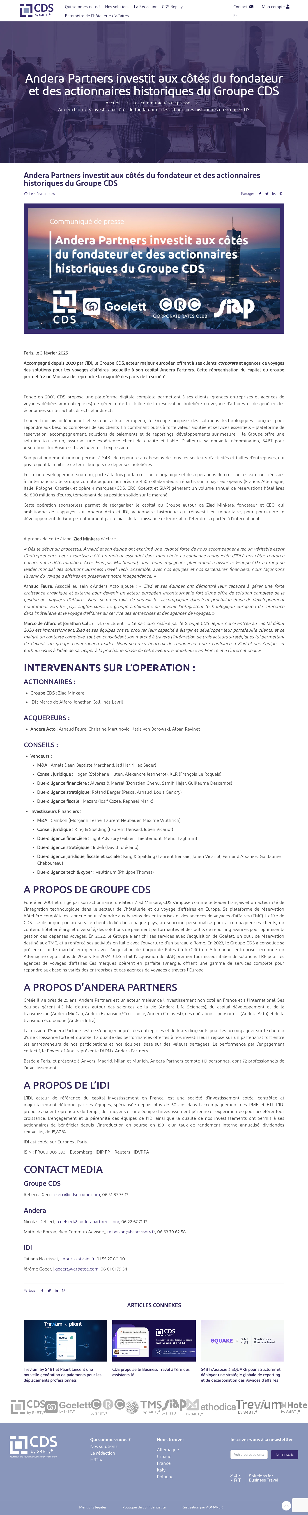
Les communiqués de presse (161, 102)
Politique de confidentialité (144, 1507)
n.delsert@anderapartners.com (87, 1221)
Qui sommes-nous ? (110, 1439)
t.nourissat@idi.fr (77, 1258)
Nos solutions (103, 1446)
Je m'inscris (285, 1454)
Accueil (113, 102)
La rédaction (102, 1453)
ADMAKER (214, 1507)
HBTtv (96, 1459)
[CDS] (37, 15)
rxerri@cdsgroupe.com (77, 1194)
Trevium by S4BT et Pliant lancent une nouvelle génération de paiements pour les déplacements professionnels (62, 1374)
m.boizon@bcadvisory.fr (131, 1231)
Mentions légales (93, 1507)
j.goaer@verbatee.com (76, 1269)
